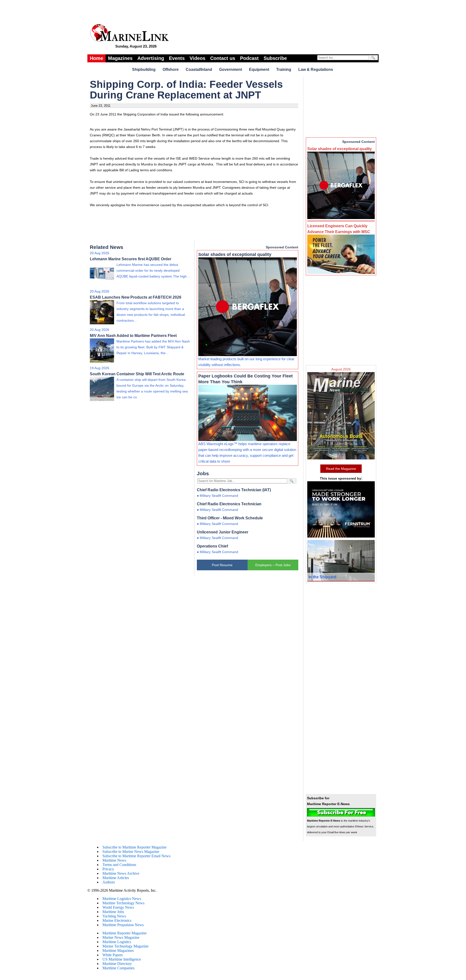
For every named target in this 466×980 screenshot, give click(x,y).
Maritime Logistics (116, 942)
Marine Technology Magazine (125, 946)
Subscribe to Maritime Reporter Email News (136, 856)
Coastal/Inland (199, 69)
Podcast (249, 58)
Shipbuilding (144, 69)
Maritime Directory (117, 964)
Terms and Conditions (119, 865)
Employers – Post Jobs (273, 565)
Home (96, 58)
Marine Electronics (116, 920)
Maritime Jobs (113, 912)
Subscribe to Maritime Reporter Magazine (134, 847)
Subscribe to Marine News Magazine (130, 851)
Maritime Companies (118, 968)
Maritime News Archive (120, 873)
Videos (197, 58)
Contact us (222, 58)
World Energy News (118, 907)
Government (230, 69)
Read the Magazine (341, 469)
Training (283, 69)
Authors (108, 882)
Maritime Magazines (118, 950)
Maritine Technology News (123, 903)
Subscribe (275, 58)
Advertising (150, 58)
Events (177, 58)
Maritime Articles (115, 878)
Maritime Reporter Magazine (124, 933)
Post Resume (222, 565)
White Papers (112, 955)
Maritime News (114, 860)
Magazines (120, 58)
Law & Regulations (315, 69)
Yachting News (114, 916)
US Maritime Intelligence (121, 959)
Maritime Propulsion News (123, 925)
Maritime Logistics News (121, 899)
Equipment (259, 69)
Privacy (108, 869)
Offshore (171, 69)
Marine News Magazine (120, 937)
